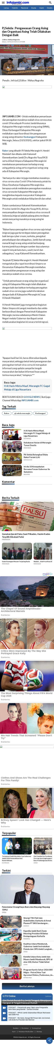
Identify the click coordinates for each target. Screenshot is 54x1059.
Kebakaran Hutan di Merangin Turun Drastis (37, 443)
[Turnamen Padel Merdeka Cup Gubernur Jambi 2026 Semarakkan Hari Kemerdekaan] (17, 846)
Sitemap (39, 1031)
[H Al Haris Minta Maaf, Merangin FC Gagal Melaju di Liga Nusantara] (12, 434)
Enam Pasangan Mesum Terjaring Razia (16, 561)
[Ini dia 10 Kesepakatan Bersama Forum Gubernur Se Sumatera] (12, 470)
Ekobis (49, 8)
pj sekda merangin (22, 413)
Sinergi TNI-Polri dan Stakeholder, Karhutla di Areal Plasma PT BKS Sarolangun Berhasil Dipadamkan (37, 921)
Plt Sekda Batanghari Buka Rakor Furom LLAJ (36, 455)
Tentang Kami (36, 1028)
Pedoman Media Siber (26, 1031)
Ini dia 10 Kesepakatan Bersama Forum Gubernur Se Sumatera (37, 469)
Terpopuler (9, 833)
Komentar (8, 481)
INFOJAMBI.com (30, 400)
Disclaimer (25, 1028)
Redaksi (16, 1028)
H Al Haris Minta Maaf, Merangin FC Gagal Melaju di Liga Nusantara (37, 433)
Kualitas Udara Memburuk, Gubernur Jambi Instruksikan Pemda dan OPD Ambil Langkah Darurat (37, 946)
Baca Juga (8, 424)
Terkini (6, 870)
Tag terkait (9, 406)
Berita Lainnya (27, 986)
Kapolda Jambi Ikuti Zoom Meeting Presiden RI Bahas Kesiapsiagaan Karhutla (35, 933)
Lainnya (48, 996)
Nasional (24, 8)
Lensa (6, 8)
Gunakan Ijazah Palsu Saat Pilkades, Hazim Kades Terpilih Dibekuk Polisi (26, 535)
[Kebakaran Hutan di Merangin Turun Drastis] (12, 446)
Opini (41, 8)
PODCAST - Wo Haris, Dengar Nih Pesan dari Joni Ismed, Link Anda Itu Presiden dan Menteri (29, 1019)
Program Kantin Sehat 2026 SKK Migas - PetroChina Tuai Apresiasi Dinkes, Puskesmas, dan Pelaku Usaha (38, 972)
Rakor (6, 413)
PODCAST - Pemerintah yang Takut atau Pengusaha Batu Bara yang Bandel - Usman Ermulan (28, 1008)
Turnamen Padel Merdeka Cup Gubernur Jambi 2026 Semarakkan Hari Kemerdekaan (16, 858)
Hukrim (15, 8)
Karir (14, 1031)
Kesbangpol (40, 413)
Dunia (33, 8)
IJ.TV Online (9, 996)
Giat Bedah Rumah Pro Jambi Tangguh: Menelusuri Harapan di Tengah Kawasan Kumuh (27, 1001)
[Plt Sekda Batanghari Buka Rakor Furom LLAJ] (12, 458)
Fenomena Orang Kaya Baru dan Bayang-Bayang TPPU (26, 908)
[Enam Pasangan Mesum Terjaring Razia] (17, 551)
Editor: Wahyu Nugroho (11, 40)
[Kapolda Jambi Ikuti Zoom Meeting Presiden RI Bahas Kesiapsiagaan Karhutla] (11, 935)
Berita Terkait (10, 497)
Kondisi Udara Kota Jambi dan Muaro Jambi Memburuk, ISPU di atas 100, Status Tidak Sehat (37, 959)
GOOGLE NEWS (32, 397)
